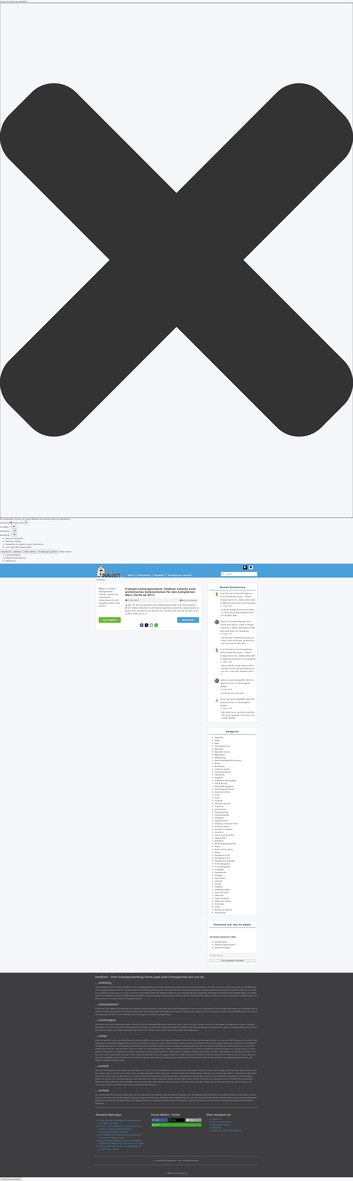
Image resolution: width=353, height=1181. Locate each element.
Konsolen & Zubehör (224, 829)
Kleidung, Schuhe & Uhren (226, 823)
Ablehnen (18, 551)
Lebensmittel (220, 838)
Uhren (217, 907)
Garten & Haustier (223, 803)
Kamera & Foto (221, 820)
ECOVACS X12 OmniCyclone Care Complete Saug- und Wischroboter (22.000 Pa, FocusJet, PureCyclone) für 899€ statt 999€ (120, 1129)
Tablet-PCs (219, 895)
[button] (176, 260)
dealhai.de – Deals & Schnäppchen (227, 1130)
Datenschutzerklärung (15, 558)
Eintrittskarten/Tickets (224, 789)
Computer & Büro (222, 769)
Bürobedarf (220, 766)
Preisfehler (219, 869)
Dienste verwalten (14, 541)
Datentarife (220, 774)
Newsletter (216, 1127)
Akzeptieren (6, 551)
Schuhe (218, 884)
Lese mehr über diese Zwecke (18, 547)
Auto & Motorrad (222, 746)
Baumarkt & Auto (222, 752)
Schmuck (219, 881)
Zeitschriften (220, 912)
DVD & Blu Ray (221, 783)
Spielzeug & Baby (222, 889)
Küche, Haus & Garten (224, 835)
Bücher (218, 763)
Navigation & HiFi (222, 855)
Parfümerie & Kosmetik (225, 861)
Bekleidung (219, 754)
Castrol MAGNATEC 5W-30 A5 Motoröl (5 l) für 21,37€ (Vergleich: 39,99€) (237, 683)
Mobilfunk (219, 841)
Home (131, 575)
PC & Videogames (222, 864)
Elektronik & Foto (222, 792)
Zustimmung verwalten (10, 1179)
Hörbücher (219, 818)
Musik (217, 846)
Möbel (217, 852)
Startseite (101, 579)
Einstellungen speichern (48, 551)
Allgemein (219, 737)
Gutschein (219, 806)
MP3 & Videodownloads (225, 843)
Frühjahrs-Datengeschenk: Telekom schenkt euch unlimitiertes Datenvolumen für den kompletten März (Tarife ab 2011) (160, 592)
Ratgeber (159, 575)
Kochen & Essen (222, 826)
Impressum (11, 561)
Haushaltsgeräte (222, 815)
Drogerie (218, 777)
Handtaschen (220, 809)
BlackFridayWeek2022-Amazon (228, 760)
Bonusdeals (144, 575)
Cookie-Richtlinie (13, 555)
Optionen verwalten (14, 538)
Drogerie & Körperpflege (225, 780)
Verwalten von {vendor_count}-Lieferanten (24, 544)
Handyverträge (221, 812)
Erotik (217, 795)
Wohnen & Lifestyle (223, 909)
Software (218, 886)
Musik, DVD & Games (224, 849)
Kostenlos (219, 832)
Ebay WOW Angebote (224, 786)
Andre (223, 621)
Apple (217, 740)
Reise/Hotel (220, 878)
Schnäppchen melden (180, 575)
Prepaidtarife (220, 872)
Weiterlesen (188, 620)
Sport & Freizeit (221, 892)
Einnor (223, 699)
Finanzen (219, 800)
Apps (217, 743)
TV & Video (219, 904)
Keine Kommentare (189, 600)
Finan (217, 798)
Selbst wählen (29, 551)
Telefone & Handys (223, 901)
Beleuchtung (220, 757)
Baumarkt (219, 749)
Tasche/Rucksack (222, 898)
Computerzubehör (223, 772)
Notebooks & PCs (222, 858)
